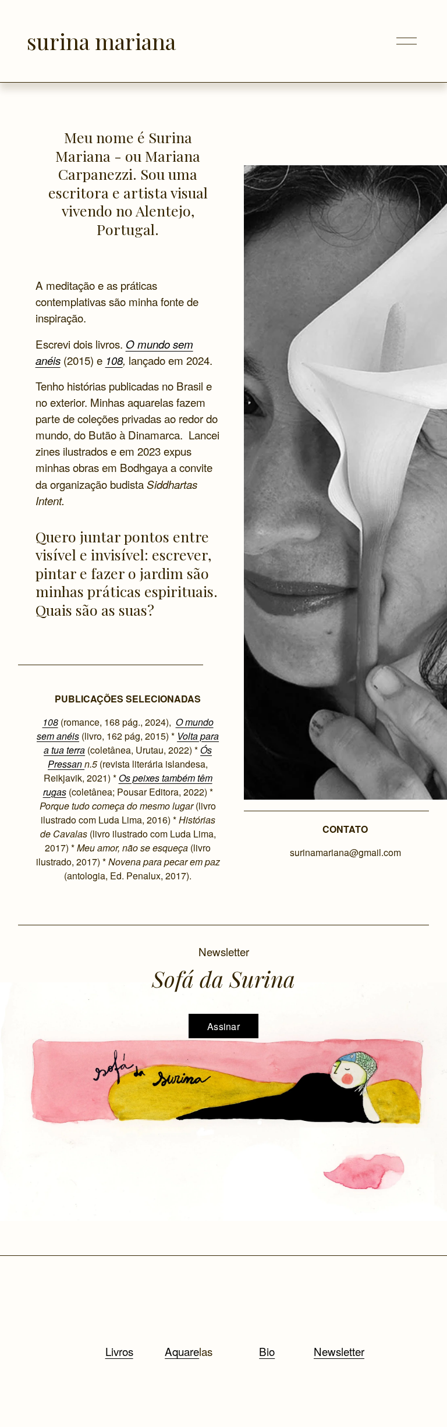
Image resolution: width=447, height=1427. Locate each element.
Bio (267, 1351)
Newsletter (339, 1351)
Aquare (182, 1351)
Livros (119, 1351)
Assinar (223, 1026)
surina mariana (101, 41)
